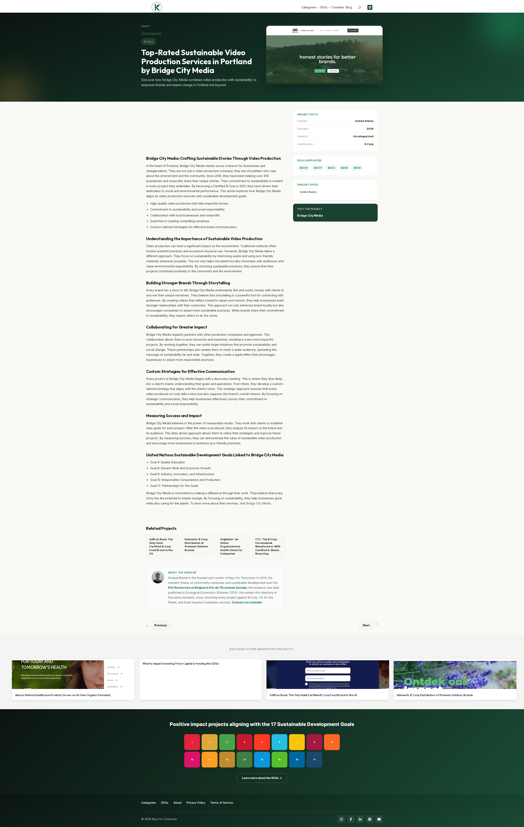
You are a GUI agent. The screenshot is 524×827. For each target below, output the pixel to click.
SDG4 (331, 167)
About (177, 802)
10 (192, 759)
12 (227, 759)
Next (366, 625)
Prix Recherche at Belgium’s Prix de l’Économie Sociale (207, 588)
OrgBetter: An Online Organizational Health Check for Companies (231, 546)
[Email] (379, 819)
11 (210, 759)
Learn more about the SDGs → (262, 778)
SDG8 (344, 167)
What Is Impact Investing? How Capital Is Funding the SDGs (180, 663)
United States (364, 121)
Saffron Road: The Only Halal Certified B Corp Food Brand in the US (161, 546)
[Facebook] (351, 819)
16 (297, 759)
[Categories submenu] (318, 7)
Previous (160, 625)
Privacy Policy (195, 802)
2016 (370, 128)
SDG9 (357, 167)
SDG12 (303, 167)
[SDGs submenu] (329, 7)
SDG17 (318, 167)
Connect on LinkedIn (247, 602)
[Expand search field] (359, 7)
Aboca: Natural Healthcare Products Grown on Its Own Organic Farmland (62, 695)
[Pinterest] (369, 819)
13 (244, 759)
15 (279, 759)
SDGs (164, 802)
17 (314, 759)
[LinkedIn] (360, 819)
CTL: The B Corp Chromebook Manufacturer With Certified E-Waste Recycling (267, 546)
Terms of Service (221, 802)
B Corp (148, 41)
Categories (148, 802)
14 (262, 759)
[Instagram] (341, 819)
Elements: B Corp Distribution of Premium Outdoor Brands (196, 545)
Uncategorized (151, 33)
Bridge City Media (258, 503)
